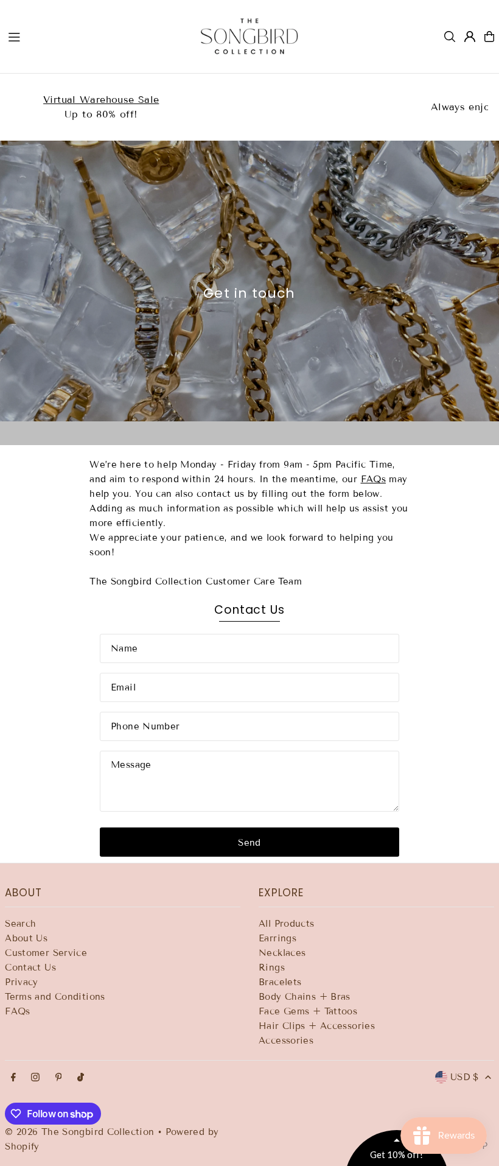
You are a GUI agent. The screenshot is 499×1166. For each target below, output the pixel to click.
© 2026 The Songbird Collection (81, 1131)
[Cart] (489, 36)
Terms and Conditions (55, 996)
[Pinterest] (58, 1078)
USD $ (464, 1077)
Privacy (21, 982)
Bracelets (280, 982)
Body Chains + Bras (305, 996)
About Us (26, 938)
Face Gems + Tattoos (308, 1011)
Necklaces (282, 952)
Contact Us (30, 967)
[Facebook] (13, 1078)
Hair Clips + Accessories (317, 1025)
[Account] (469, 36)
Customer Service (46, 952)
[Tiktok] (80, 1078)
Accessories (286, 1040)
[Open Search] (449, 36)
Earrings (277, 938)
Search (20, 923)
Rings (272, 967)
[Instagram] (35, 1078)
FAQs (373, 479)
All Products (287, 923)
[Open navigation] (92, 36)
